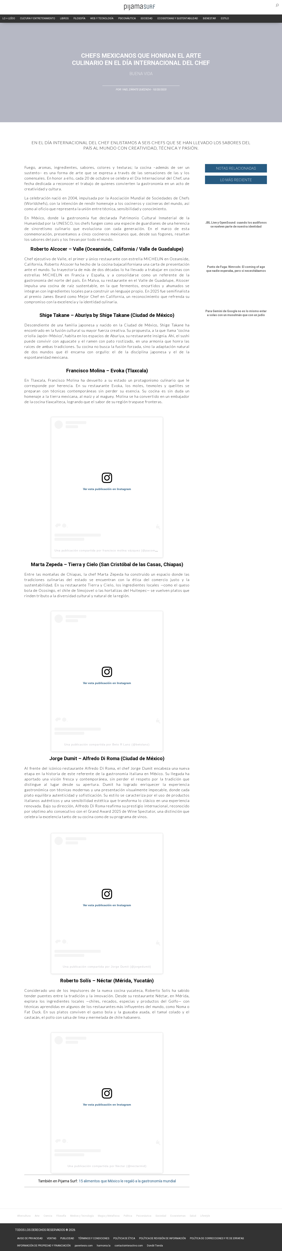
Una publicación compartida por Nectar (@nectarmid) (107, 1166)
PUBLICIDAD (67, 1238)
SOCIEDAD (147, 18)
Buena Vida (141, 73)
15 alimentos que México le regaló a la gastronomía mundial (127, 1181)
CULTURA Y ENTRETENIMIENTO (37, 18)
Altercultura (24, 1215)
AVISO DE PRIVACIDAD (30, 1238)
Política (128, 1215)
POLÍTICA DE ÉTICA (124, 1238)
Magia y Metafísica (109, 1215)
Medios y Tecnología (82, 1215)
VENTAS (51, 1238)
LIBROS (64, 18)
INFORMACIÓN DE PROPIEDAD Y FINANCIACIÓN (44, 1245)
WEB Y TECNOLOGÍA (101, 18)
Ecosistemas (178, 1215)
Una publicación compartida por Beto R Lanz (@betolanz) (107, 744)
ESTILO (225, 18)
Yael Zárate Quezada (136, 89)
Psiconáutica (143, 1215)
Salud (193, 1215)
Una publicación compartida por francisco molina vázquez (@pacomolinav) (110, 550)
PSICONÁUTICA (127, 18)
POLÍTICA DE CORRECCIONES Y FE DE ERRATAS (217, 1238)
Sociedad (160, 1215)
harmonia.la (103, 1245)
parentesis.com (84, 1245)
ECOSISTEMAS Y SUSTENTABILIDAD (178, 18)
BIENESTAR (209, 18)
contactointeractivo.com (129, 1245)
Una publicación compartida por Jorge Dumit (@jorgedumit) (107, 966)
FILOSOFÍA (79, 18)
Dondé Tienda (155, 1245)
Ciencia (48, 1215)
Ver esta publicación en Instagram (107, 489)
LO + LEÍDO (8, 18)
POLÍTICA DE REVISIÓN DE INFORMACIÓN (162, 1238)
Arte (37, 1215)
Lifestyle (205, 1215)
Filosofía (61, 1215)
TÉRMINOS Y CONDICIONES (93, 1238)
